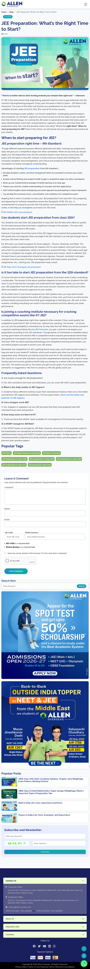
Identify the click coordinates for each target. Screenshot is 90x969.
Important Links (12, 927)
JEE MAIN (7, 17)
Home (3, 12)
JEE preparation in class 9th (14, 465)
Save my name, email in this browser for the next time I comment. (37, 553)
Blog (11, 12)
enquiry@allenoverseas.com (19, 907)
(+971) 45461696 (26, 911)
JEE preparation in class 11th (42, 459)
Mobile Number (32, 533)
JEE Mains (6, 453)
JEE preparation (31, 168)
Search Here (8, 580)
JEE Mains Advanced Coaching (27, 453)
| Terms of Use (33, 967)
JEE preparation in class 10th (14, 459)
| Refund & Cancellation (65, 967)
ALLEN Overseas (40, 329)
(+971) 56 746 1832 (12, 911)
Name (7, 509)
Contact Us (11, 881)
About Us (10, 919)
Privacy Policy (21, 967)
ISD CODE (9, 533)
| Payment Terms (47, 967)
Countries (10, 934)
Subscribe (45, 852)
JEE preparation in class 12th (69, 459)
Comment (9, 487)
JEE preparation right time (40, 465)
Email (7, 520)
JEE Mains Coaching (51, 453)
